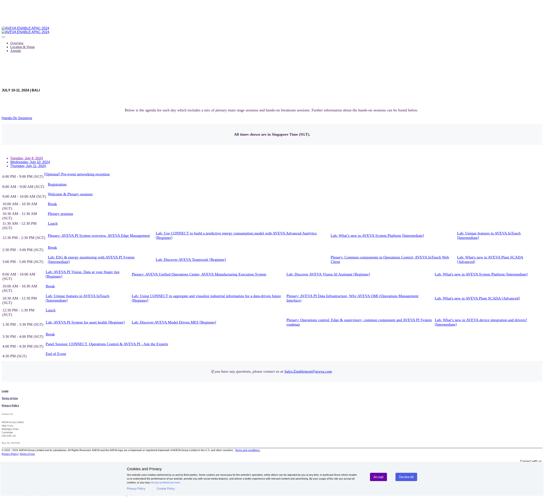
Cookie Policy (166, 488)
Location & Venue (22, 47)
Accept (378, 477)
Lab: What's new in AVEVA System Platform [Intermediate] (481, 274)
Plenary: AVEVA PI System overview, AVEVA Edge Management (99, 235)
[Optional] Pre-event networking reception (77, 174)
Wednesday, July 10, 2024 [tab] (30, 162)
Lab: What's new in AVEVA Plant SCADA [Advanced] (477, 298)
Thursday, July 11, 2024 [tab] (28, 166)
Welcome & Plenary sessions (70, 194)
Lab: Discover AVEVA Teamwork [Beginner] (191, 259)
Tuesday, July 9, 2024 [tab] (26, 158)
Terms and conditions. (247, 450)
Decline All (406, 477)
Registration (57, 184)
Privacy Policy (136, 488)
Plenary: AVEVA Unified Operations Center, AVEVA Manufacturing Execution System (199, 274)
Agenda (15, 51)
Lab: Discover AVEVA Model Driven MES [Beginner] (174, 322)
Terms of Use (27, 454)
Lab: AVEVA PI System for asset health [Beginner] (85, 322)
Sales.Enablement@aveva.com (308, 371)
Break (52, 204)
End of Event (56, 354)
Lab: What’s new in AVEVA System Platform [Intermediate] (377, 235)
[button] (17, 118)
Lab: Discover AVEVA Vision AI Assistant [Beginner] (328, 274)
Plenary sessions (60, 214)
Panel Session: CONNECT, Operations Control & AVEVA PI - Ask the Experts (107, 344)
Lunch (53, 223)
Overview (17, 43)
